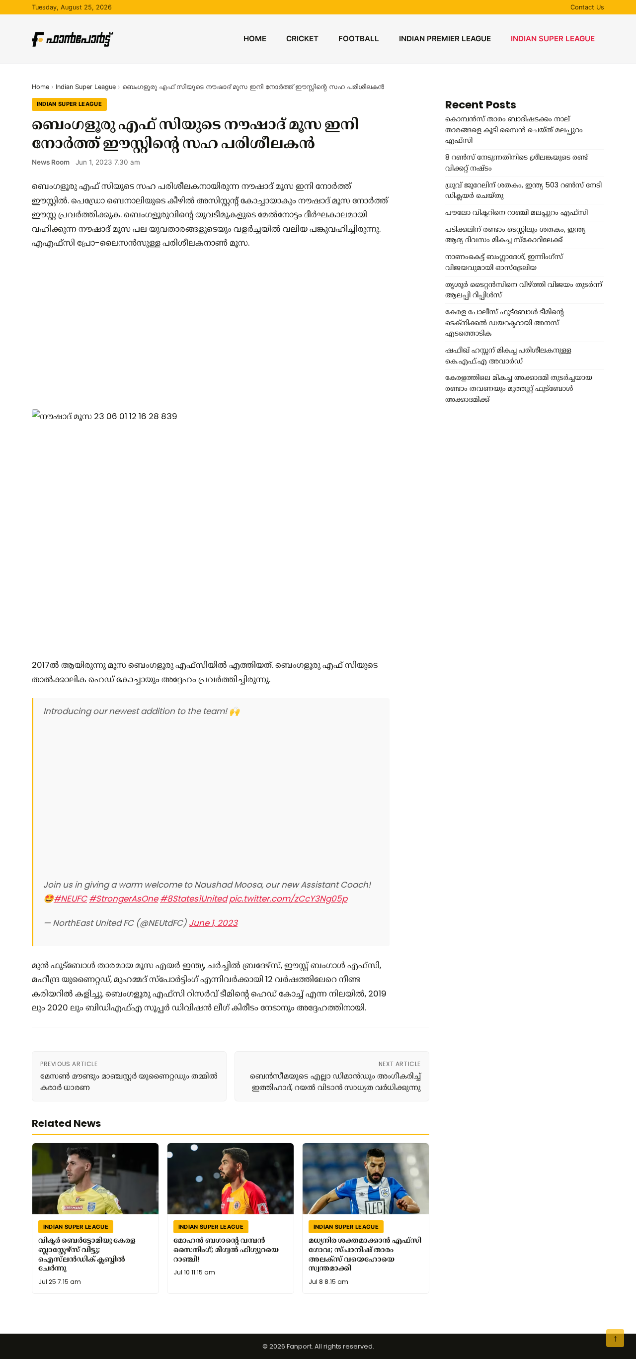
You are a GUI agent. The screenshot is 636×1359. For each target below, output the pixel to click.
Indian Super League (553, 38)
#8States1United (193, 899)
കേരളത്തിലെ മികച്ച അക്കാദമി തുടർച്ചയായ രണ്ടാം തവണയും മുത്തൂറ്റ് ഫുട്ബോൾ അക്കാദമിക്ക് (518, 388)
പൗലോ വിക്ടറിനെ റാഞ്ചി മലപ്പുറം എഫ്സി (516, 212)
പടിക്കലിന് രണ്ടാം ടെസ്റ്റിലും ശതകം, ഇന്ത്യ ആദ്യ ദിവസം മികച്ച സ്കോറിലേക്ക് (515, 234)
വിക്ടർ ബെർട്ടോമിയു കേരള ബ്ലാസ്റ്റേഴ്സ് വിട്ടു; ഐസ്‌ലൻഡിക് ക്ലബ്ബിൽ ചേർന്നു (87, 1254)
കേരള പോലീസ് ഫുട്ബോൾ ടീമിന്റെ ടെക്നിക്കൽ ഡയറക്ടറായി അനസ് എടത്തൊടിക (504, 322)
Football (358, 38)
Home (254, 38)
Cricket (302, 38)
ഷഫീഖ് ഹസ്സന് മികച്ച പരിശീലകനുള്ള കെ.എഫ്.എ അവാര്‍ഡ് (508, 355)
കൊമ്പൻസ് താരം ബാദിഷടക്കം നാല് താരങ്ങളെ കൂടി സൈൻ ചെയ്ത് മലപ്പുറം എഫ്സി (514, 129)
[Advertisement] (211, 329)
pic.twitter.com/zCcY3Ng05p (288, 899)
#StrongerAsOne (123, 899)
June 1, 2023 (213, 923)
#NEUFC (70, 899)
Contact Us (587, 7)
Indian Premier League (445, 38)
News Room (51, 162)
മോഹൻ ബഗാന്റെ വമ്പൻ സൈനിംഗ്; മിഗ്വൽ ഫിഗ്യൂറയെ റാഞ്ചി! (226, 1249)
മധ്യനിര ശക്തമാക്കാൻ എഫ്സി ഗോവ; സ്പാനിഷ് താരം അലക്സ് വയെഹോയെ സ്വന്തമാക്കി (365, 1254)
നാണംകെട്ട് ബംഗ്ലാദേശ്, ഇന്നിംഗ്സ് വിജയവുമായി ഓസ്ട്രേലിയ (504, 262)
